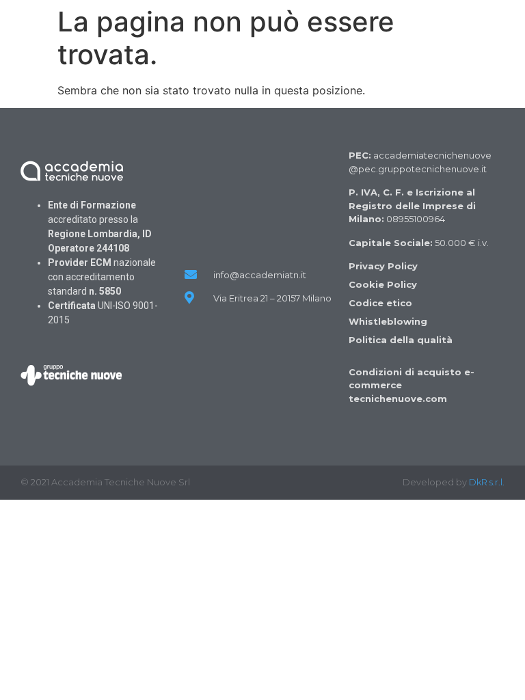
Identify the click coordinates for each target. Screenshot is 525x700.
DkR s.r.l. (486, 481)
